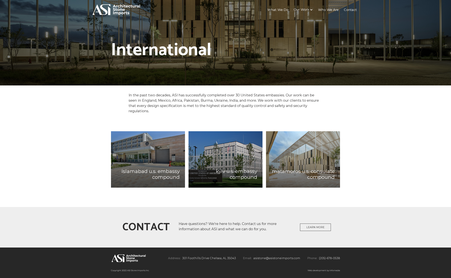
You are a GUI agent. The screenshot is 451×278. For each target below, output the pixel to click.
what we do (277, 10)
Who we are (328, 10)
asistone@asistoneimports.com (276, 258)
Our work (301, 10)
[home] (116, 10)
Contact (350, 10)
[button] (303, 9)
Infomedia (335, 270)
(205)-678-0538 (329, 258)
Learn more (315, 227)
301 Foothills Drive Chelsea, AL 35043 (209, 258)
